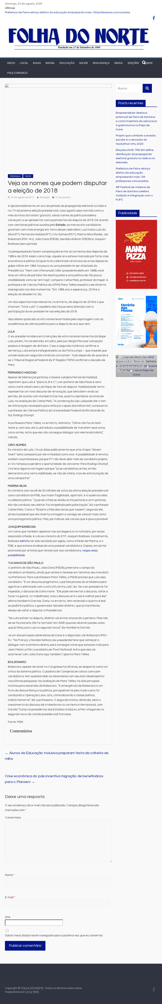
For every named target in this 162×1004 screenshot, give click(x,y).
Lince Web (32, 992)
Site (7, 917)
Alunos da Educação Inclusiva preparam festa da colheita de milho (56, 756)
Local (24, 63)
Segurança (101, 63)
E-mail (10, 897)
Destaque (15, 176)
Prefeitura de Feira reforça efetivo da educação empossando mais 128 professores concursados (67, 12)
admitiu (25, 541)
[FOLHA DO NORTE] (79, 28)
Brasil (50, 63)
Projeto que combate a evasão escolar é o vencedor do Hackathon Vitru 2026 (136, 139)
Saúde (83, 63)
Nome (10, 875)
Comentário (13, 817)
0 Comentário (63, 197)
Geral (118, 63)
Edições (133, 63)
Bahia (37, 63)
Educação (67, 63)
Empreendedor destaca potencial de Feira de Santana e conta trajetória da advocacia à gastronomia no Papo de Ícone (136, 121)
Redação (45, 197)
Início (11, 63)
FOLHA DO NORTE (32, 988)
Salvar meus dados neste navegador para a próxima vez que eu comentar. (54, 935)
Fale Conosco (17, 73)
